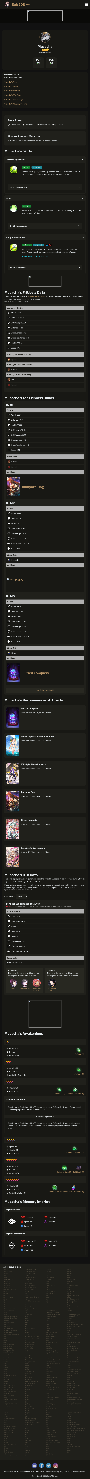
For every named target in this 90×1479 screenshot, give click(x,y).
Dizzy (26, 1299)
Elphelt (27, 1321)
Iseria (26, 1426)
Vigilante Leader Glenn (74, 1413)
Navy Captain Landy (52, 1377)
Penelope (49, 1403)
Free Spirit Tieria (30, 1362)
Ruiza (68, 1283)
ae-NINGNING (8, 1285)
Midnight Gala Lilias (52, 1352)
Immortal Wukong (30, 1419)
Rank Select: (9, 896)
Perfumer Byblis (51, 1405)
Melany (48, 1344)
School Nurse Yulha (73, 1295)
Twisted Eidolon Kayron (74, 1399)
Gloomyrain (28, 1377)
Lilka (47, 1309)
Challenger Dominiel (10, 1426)
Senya (69, 1305)
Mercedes (49, 1348)
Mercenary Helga (51, 1350)
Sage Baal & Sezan (72, 1285)
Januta (27, 1432)
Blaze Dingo (7, 1383)
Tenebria (70, 1389)
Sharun (69, 1321)
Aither (5, 1299)
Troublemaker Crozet (73, 1397)
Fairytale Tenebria (30, 1342)
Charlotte (6, 1436)
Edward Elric (28, 1315)
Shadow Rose (71, 1317)
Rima (47, 1446)
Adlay (5, 1277)
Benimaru (7, 1377)
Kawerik (27, 1450)
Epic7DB (21, 4)
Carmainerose (8, 1409)
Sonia (68, 1344)
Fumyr (27, 1368)
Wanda (69, 1421)
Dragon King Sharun (31, 1309)
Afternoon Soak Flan (10, 1289)
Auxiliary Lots (8, 1354)
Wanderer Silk (71, 1423)
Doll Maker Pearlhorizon (32, 1301)
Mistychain (49, 1358)
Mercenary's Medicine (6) (73, 1192)
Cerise (5, 1423)
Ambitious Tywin (9, 1311)
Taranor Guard (71, 1383)
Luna (47, 1330)
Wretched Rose (71, 1432)
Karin (26, 1448)
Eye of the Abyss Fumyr (32, 1338)
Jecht (26, 1434)
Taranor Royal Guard (73, 1385)
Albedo (6, 1303)
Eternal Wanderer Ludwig (32, 1336)
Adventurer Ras (8, 1279)
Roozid (69, 1275)
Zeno (68, 1448)
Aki (4, 1301)
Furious (27, 1370)
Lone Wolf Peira (51, 1317)
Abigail (6, 1270)
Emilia (26, 1326)
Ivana (26, 1428)
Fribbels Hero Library (36, 296)
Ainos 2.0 (6, 1293)
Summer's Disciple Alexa (74, 1360)
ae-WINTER (7, 1287)
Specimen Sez (71, 1346)
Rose (68, 1277)
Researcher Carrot (51, 1436)
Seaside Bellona (72, 1303)
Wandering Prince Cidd (74, 1424)
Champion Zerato (9, 1428)
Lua (47, 1322)
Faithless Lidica (29, 1344)
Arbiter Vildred (8, 1328)
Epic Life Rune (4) (64, 1172)
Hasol (26, 1391)
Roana (69, 1270)
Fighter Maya (29, 1358)
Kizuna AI (48, 1279)
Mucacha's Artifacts (12, 91)
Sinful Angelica (71, 1338)
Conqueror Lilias (30, 1273)
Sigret (69, 1330)
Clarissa (6, 1448)
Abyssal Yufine (8, 1271)
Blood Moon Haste (9, 1387)
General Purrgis (29, 1372)
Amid (5, 1313)
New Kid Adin (50, 1381)
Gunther (27, 1387)
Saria (68, 1289)
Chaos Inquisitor (9, 1430)
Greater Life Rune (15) (75, 1152)
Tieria (69, 1391)
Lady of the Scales (51, 1285)
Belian (5, 1372)
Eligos (26, 1319)
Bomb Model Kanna (10, 1391)
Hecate (27, 1399)
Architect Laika (8, 1332)
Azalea (6, 1356)
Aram (5, 1324)
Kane (26, 1446)
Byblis (5, 1401)
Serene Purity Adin (72, 1307)
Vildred (69, 1415)
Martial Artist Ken (51, 1336)
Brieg (5, 1397)
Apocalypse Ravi (9, 1322)
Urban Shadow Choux (74, 1405)
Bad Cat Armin (8, 1360)
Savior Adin (70, 1291)
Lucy (47, 1324)
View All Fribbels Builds (45, 690)
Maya (47, 1340)
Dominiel (27, 1303)
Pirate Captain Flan (52, 1409)
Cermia (6, 1424)
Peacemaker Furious (52, 1397)
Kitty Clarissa (50, 1277)
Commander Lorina (31, 1270)
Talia (68, 1379)
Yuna (68, 1442)
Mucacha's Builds (11, 86)
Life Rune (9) (79, 1074)
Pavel (47, 1395)
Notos (48, 1385)
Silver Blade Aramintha (74, 1334)
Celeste (6, 1417)
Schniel (69, 1293)
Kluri (47, 1281)
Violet (13, 988)
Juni (26, 1444)
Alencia (6, 1305)
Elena (26, 1317)
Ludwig (48, 1326)
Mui (47, 1370)
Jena (26, 1436)
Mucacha (48, 1368)
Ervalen (27, 1332)
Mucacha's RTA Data (12, 95)
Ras (47, 1423)
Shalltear (69, 1319)
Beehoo (6, 1370)
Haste (26, 1393)
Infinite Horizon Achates (32, 1423)
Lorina (48, 1319)
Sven (68, 1368)
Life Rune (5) (79, 1054)
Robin (69, 1271)
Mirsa (47, 1356)
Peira (47, 1401)
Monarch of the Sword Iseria (54, 1360)
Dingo (26, 1295)
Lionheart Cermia (51, 1311)
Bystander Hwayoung (10, 1403)
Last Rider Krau (50, 1293)
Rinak (47, 1452)
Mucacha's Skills (10, 82)
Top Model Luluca (72, 1393)
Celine (5, 1421)
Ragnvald (49, 1417)
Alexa (5, 1307)
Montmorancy (50, 1362)
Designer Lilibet (29, 1289)
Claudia (6, 1450)
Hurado (27, 1411)
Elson (26, 1322)
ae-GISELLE (7, 1281)
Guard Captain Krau (31, 1383)
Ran (47, 1421)
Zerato (69, 1450)
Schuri (69, 1297)
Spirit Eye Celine (72, 1350)
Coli (5, 1454)
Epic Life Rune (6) (55, 1192)
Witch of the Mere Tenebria (75, 1430)
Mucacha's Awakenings (13, 99)
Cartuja (6, 1413)
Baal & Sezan (8, 1358)
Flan (26, 1360)
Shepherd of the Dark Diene (75, 1324)
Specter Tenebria (72, 1348)
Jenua (26, 1438)
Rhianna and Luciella (52, 1440)
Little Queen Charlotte (52, 1313)
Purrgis (48, 1413)
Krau (47, 1283)
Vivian (69, 1419)
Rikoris (48, 1444)
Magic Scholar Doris (52, 1332)
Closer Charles (8, 1452)
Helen (26, 1401)
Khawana (27, 1456)
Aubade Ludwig (8, 1352)
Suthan (69, 1366)
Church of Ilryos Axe (10, 1444)
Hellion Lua (28, 1405)
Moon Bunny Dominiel (53, 1364)
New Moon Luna (51, 1383)
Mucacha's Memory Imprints (15, 104)
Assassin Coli (8, 1348)
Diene (26, 1293)
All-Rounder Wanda (10, 1309)
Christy (6, 1442)
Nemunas (49, 1379)
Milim (47, 1354)
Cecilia (6, 1415)
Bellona (6, 1373)
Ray (47, 1426)
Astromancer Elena (9, 1350)
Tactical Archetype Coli (74, 1373)
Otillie (48, 1393)
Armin (5, 1338)
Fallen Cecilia (29, 1348)
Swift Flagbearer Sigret (74, 1370)
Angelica (6, 1321)
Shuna (69, 1328)
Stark (68, 1352)
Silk (68, 1332)
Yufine (69, 1438)
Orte (47, 1391)
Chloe (5, 1438)
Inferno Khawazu (30, 1421)
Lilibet (48, 1307)
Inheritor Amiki (29, 1424)
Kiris (47, 1273)
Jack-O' (27, 1430)
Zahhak (69, 1444)
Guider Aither (29, 1385)
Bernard (6, 1379)
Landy (48, 1289)
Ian (26, 1415)
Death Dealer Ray (30, 1285)
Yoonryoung (71, 1434)
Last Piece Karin (51, 1291)
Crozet (27, 1281)
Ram (47, 1419)
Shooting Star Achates (74, 1326)
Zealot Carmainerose (73, 1446)
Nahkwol (48, 1375)
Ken (26, 1454)
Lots (47, 1321)
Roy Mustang (71, 1279)
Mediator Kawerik (51, 1342)
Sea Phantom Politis (73, 1299)
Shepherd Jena (71, 1322)
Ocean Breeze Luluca (52, 1387)
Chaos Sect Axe (8, 1432)
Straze (69, 1354)
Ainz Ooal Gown (9, 1297)
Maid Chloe (49, 1334)
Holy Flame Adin (30, 1409)
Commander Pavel (30, 1271)
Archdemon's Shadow (10, 1330)
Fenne (26, 1350)
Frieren (27, 1366)
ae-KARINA (7, 1283)
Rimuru (48, 1448)
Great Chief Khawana (36, 989)
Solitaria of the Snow (73, 1342)
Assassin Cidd (8, 1346)
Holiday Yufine (29, 1407)
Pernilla (48, 1407)
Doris (26, 1305)
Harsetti (27, 1389)
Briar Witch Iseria (9, 1395)
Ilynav (26, 1417)
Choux (5, 1440)
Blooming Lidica (9, 1389)
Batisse (6, 1368)
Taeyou (69, 1375)
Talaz (68, 1377)
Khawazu (48, 1270)
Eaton (26, 1311)
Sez (68, 1313)
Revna (48, 1438)
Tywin (69, 1401)
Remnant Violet (52, 989)
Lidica (48, 1303)
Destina (27, 1291)
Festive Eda (28, 1356)
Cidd (5, 1446)
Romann (69, 1273)
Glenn (26, 1375)
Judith (26, 1442)
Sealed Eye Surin (72, 1301)
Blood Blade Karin (9, 1385)
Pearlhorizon (25, 988)
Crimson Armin (29, 1279)
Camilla (6, 1405)
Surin (68, 1364)
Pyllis (47, 1415)
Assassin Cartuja (9, 1344)
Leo (47, 1299)
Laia (47, 1287)
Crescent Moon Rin (30, 1277)
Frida (26, 1364)
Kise (47, 1275)
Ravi (47, 1424)
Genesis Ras (28, 1373)
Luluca (48, 1328)
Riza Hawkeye (50, 1454)
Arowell (6, 1340)
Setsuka (69, 1311)
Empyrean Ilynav (30, 1328)
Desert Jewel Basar (30, 1287)
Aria (5, 1336)
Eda (26, 1313)
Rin (47, 1450)
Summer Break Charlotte (74, 1358)
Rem (47, 1428)
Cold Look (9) (78, 1172)
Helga (26, 1403)
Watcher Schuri (71, 1426)
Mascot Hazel (50, 1338)
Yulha (68, 1440)
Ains (5, 1295)
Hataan (27, 1395)
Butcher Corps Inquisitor (11, 1399)
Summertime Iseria (73, 1362)
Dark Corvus (28, 1283)
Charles (6, 1434)
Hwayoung (28, 1413)
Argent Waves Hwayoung (11, 1334)
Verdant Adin (71, 1407)
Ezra (26, 1340)
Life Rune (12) (59, 1093)
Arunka (6, 1342)
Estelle (27, 1334)
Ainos (5, 1291)
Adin (5, 1275)
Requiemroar (50, 1434)
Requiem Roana (51, 1432)
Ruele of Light (71, 1281)
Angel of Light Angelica (11, 1317)
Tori (68, 1395)
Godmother (28, 1379)
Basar (5, 1364)
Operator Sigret (51, 1389)
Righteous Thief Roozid (53, 1442)
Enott (26, 1330)
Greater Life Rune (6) (75, 1093)
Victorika (69, 1411)
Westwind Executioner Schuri (76, 1428)
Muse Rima (49, 1372)
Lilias (47, 1305)
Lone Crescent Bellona (53, 1315)
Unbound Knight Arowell (74, 1403)
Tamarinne (70, 1381)
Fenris (26, 1352)
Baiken (6, 1362)
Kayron (27, 1452)
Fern (26, 1354)
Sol (68, 1340)
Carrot (6, 1411)
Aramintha (7, 1326)
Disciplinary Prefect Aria (32, 1297)
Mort (47, 1366)
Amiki (5, 1315)
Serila (68, 1309)
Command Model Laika (11, 1456)
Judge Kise (28, 1440)
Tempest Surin (71, 1387)
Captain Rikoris (8, 1407)
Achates (6, 1273)
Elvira (26, 1324)
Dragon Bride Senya (31, 1307)
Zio (68, 1452)
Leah (47, 1295)
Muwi (47, 1373)
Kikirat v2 (48, 1271)
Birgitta (6, 1381)
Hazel (26, 1397)
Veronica (70, 1409)
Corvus (27, 1275)
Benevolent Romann (10, 1375)
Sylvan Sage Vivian (72, 1372)
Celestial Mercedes (9, 1419)
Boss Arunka (7, 1393)
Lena (47, 1297)
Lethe (47, 1301)
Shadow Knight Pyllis (73, 1315)
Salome (69, 1287)
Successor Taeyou (72, 1356)
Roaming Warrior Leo (52, 1456)
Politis (48, 1411)
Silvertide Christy (72, 1336)
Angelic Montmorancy (10, 1319)
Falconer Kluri (29, 1346)
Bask (5, 1366)
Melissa (48, 1346)
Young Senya (71, 1436)
